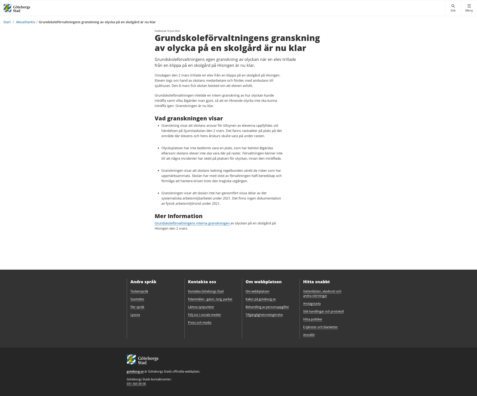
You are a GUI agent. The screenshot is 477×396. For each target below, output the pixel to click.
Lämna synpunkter (201, 307)
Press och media (199, 322)
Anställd (309, 335)
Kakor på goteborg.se (261, 299)
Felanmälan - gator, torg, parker (210, 299)
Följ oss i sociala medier (204, 315)
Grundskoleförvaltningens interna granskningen (192, 223)
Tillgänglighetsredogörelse (264, 315)
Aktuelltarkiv (25, 22)
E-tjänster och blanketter (320, 327)
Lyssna (135, 315)
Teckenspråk (139, 291)
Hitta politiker (312, 319)
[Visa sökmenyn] (453, 8)
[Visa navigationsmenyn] (469, 8)
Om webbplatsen (257, 291)
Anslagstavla (312, 303)
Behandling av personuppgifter (267, 307)
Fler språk (137, 307)
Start (7, 22)
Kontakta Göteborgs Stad (206, 291)
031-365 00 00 (136, 384)
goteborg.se (135, 371)
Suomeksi (137, 299)
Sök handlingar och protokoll (323, 311)
